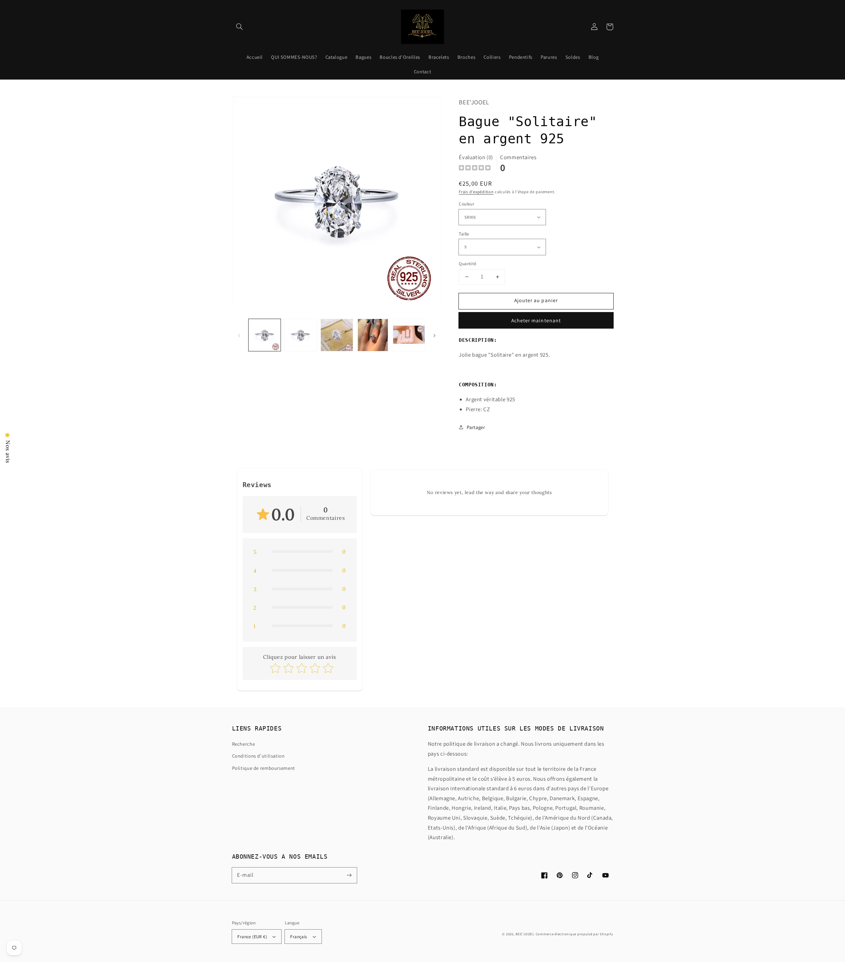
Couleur (466, 204)
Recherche (243, 744)
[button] (239, 26)
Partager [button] (476, 427)
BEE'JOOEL (525, 934)
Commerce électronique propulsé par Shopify (574, 934)
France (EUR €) (252, 937)
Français (298, 937)
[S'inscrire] (348, 875)
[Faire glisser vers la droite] (434, 335)
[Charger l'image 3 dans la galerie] (337, 335)
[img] (474, 168)
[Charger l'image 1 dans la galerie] (264, 335)
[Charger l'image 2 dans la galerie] (300, 335)
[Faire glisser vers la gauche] (239, 335)
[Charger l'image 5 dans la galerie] (409, 335)
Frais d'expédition (476, 192)
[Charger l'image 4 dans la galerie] (372, 335)
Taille (464, 234)
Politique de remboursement (263, 768)
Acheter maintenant (536, 320)
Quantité (467, 264)
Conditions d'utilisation (258, 756)
